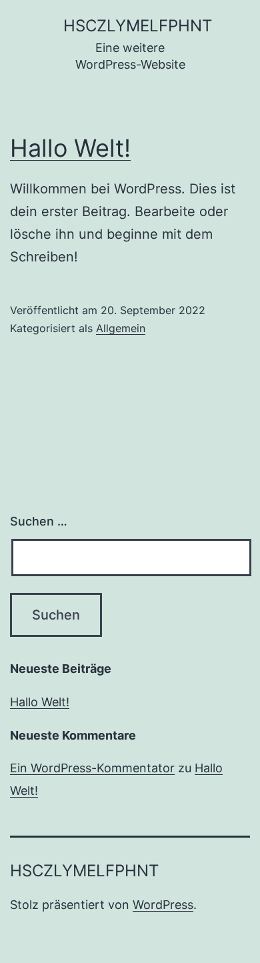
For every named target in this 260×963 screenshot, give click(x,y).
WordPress (163, 905)
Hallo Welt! (70, 148)
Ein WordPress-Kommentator (92, 768)
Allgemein (120, 328)
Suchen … (38, 521)
